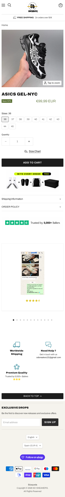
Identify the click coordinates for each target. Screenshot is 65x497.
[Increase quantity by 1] (29, 141)
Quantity (5, 134)
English (31, 437)
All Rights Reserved (32, 491)
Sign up (50, 422)
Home (5, 25)
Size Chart (35, 151)
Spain (31, 445)
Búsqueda (32, 485)
